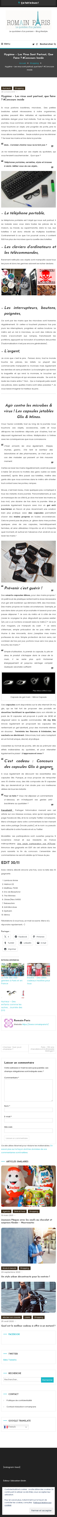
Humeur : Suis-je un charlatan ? (12, 1048)
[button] (19, 282)
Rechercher (46, 44)
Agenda (6, 1211)
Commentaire (11, 1077)
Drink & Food (19, 1211)
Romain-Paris (22, 1020)
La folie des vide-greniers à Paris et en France (12, 980)
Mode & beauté (9, 1268)
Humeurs (7, 88)
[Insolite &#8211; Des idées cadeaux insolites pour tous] (38, 969)
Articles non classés (11, 1317)
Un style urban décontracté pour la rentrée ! (25, 1277)
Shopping (19, 88)
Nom (7, 1106)
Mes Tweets (10, 1359)
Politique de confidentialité (19, 1400)
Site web (8, 1127)
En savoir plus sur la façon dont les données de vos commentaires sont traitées (27, 1149)
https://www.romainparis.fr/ (35, 1024)
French (12, 1427)
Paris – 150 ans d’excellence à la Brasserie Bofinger (42, 1049)
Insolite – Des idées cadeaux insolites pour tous (38, 980)
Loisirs (27, 1317)
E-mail (8, 1116)
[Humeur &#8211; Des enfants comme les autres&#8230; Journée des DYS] (12, 993)
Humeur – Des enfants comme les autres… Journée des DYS (11, 1006)
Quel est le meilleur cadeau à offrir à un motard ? (28, 1326)
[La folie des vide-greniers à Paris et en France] (12, 969)
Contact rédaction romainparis (21, 1406)
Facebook (14, 1334)
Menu (7, 43)
